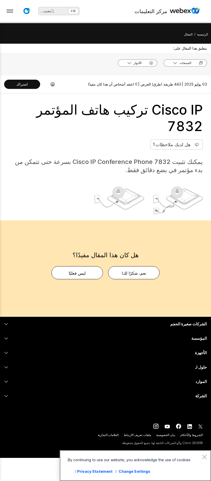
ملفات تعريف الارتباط (137, 435)
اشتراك (22, 84)
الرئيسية (202, 34)
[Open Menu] (10, 11)
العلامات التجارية (108, 435)
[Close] (204, 456)
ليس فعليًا (77, 273)
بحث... (46, 11)
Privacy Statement (94, 471)
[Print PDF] (50, 84)
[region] (135, 465)
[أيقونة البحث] (52, 11)
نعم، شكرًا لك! (134, 273)
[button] (26, 11)
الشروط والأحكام (191, 435)
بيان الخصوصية (165, 435)
